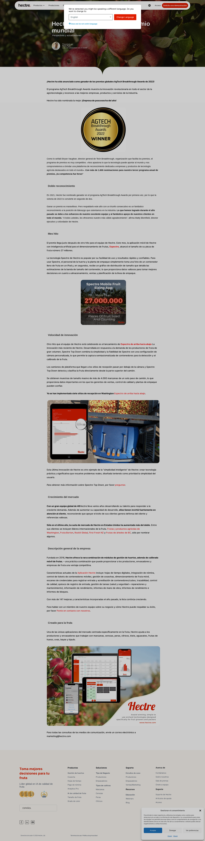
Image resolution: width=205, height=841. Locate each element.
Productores (54, 5)
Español (27, 808)
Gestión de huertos (76, 773)
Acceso (158, 5)
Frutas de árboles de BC (118, 532)
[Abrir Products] (44, 5)
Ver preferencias (192, 830)
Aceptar (153, 830)
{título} (170, 836)
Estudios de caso (133, 773)
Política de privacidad (90, 835)
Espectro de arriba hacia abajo (129, 393)
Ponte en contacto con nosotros (73, 610)
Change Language (125, 17)
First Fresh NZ (96, 532)
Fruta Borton (66, 532)
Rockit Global (81, 532)
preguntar (120, 485)
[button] (200, 810)
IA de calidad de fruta (77, 793)
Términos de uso (76, 835)
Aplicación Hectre (86, 573)
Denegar (172, 830)
